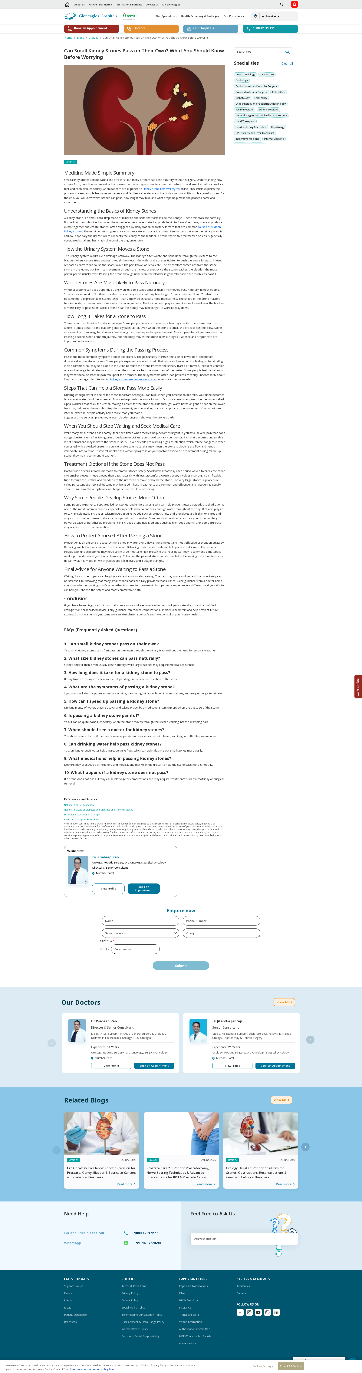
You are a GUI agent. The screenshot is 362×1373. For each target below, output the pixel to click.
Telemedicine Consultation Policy (142, 1314)
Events (68, 1293)
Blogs (67, 1307)
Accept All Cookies (291, 1366)
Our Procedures (234, 16)
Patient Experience (75, 1314)
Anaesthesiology (245, 74)
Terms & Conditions (134, 1286)
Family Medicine (245, 109)
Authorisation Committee (194, 1329)
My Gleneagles (171, 4)
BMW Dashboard (189, 1300)
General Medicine (268, 109)
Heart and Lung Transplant (251, 127)
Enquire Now (358, 686)
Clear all (287, 64)
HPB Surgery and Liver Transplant (255, 133)
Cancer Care (267, 74)
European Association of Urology (82, 814)
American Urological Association (81, 819)
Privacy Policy (130, 1293)
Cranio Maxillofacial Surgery (251, 92)
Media (68, 1300)
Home (67, 4)
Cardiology (242, 80)
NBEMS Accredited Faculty (195, 1336)
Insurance (185, 1307)
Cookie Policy (130, 1300)
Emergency (261, 98)
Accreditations (187, 1343)
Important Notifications (193, 1286)
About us (79, 4)
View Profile (108, 888)
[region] (181, 1366)
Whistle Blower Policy (135, 1329)
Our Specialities (166, 16)
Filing (182, 1293)
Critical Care (278, 92)
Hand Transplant (245, 121)
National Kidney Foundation (79, 805)
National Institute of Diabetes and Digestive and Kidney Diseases (98, 809)
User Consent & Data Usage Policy (143, 1322)
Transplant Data (189, 1314)
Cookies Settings (263, 1366)
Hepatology (278, 127)
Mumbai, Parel (105, 873)
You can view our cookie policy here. (93, 1369)
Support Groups (73, 1286)
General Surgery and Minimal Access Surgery (261, 115)
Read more (124, 1184)
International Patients (129, 4)
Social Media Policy (133, 1307)
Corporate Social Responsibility (140, 1336)
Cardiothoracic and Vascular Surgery (256, 86)
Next (310, 1040)
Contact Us (152, 4)
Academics (243, 1286)
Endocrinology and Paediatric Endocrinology (261, 103)
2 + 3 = (104, 949)
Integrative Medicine (247, 138)
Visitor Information (190, 1322)
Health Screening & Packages (200, 16)
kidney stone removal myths (161, 189)
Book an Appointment (144, 888)
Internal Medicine (274, 138)
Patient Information (100, 4)
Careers (241, 1293)
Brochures (70, 1322)
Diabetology (243, 98)
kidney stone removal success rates (133, 379)
